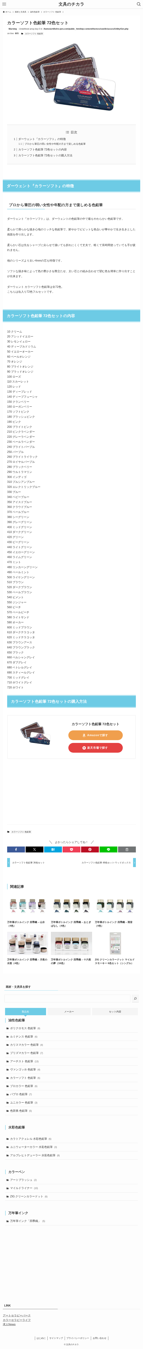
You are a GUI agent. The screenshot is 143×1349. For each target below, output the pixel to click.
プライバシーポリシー (77, 1338)
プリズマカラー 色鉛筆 (26, 1052)
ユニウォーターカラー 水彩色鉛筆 (33, 1146)
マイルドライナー (24, 1188)
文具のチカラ (71, 4)
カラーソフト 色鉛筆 (34, 34)
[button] (16, 849)
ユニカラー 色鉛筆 (23, 1102)
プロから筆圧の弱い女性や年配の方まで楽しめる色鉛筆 (55, 143)
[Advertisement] (71, 794)
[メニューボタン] (4, 4)
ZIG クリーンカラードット (28, 1196)
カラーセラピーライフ (17, 1320)
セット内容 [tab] (115, 1011)
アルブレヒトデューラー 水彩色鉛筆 (35, 1155)
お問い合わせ (99, 1338)
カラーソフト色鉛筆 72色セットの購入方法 (45, 155)
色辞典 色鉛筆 (21, 1110)
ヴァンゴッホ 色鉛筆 (25, 1069)
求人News (9, 1324)
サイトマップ (56, 1338)
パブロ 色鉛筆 (21, 1094)
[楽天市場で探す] (35, 744)
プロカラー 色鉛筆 (23, 1086)
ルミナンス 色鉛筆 (23, 1036)
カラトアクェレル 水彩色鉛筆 (30, 1138)
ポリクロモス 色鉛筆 (25, 1028)
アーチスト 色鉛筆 (24, 1061)
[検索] (135, 998)
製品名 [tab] (25, 1011)
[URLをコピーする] (127, 849)
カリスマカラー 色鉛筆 (26, 1044)
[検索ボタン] (139, 4)
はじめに (41, 1338)
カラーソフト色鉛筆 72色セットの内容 (42, 149)
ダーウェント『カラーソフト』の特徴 (42, 139)
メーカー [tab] (69, 1011)
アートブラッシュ (23, 1179)
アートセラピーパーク (17, 1315)
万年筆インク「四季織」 (27, 1220)
